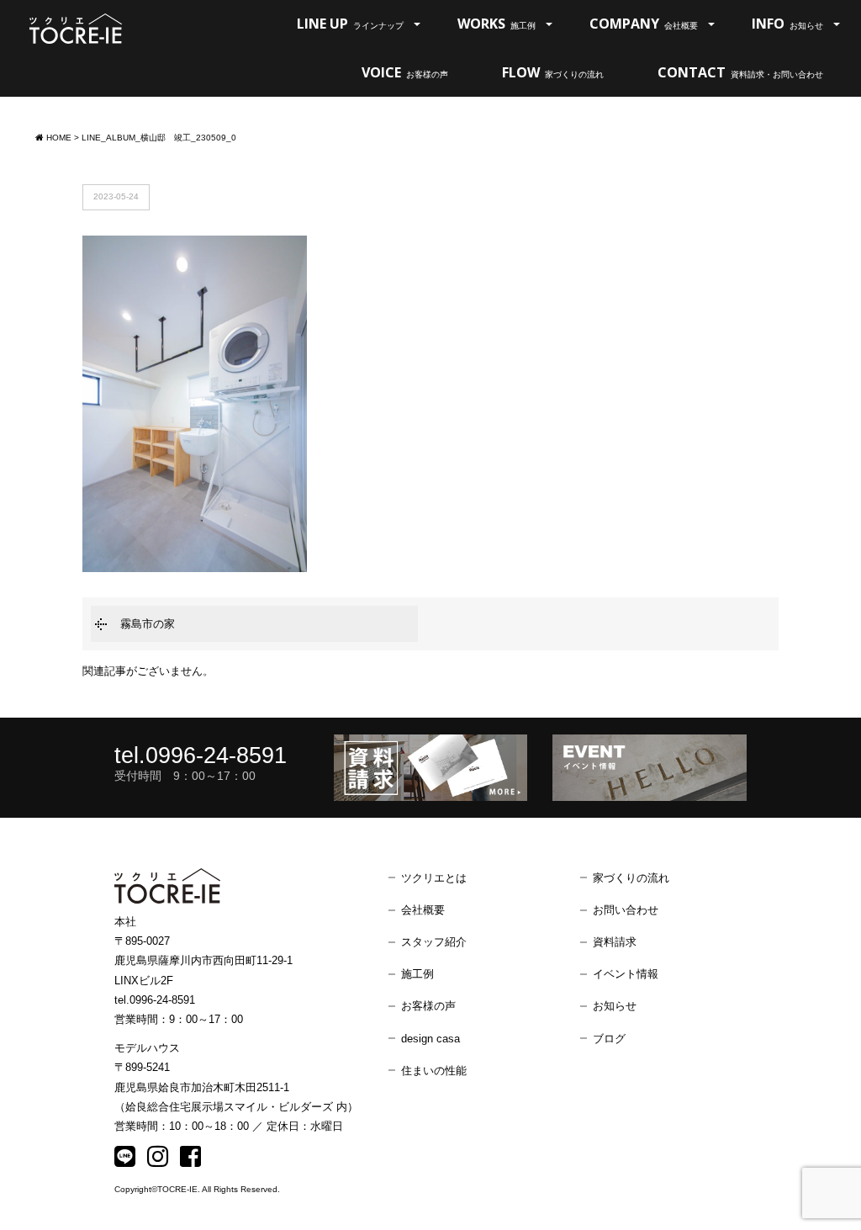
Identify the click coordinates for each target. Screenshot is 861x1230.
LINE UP (350, 23)
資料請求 (615, 942)
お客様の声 (428, 1005)
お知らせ (615, 1005)
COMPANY (643, 23)
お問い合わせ (625, 910)
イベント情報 (625, 974)
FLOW (553, 72)
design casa (430, 1038)
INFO (787, 23)
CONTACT (740, 72)
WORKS (496, 23)
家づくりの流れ (631, 878)
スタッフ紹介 (434, 942)
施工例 (417, 974)
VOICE (405, 72)
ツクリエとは (434, 878)
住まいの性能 (434, 1070)
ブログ (609, 1038)
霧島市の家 (147, 624)
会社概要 (423, 910)
